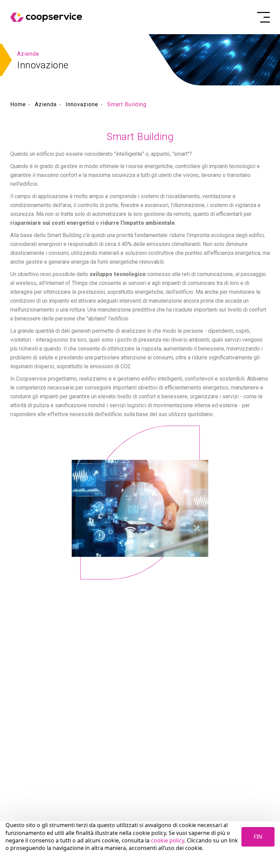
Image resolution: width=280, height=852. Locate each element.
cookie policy (167, 840)
